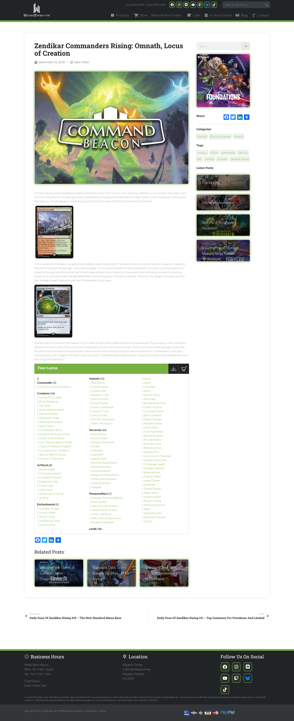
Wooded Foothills (154, 468)
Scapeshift (97, 454)
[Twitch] (200, 5)
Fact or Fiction (99, 399)
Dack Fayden (99, 502)
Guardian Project (49, 508)
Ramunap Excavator (50, 422)
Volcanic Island (152, 496)
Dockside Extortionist (51, 409)
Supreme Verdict (101, 470)
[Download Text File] (173, 373)
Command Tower (154, 411)
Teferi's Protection (102, 423)
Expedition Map (48, 481)
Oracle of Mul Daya (50, 397)
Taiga (147, 509)
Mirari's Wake (47, 512)
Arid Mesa (150, 399)
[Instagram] (179, 5)
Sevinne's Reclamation (104, 462)
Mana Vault (46, 489)
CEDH (214, 152)
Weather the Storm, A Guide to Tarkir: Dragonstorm (57, 573)
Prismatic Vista (152, 443)
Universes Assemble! (218, 202)
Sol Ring (43, 497)
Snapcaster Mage (49, 417)
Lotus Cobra (46, 426)
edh (199, 159)
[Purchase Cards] (184, 373)
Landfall (209, 159)
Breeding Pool (152, 472)
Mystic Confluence (102, 407)
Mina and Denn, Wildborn (54, 450)
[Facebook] (172, 5)
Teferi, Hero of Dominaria (106, 518)
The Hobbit (211, 182)
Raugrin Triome (152, 501)
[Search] (246, 46)
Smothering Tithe (49, 520)
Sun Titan (44, 405)
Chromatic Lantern (50, 473)
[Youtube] (193, 5)
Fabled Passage (153, 419)
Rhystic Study (47, 516)
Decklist (202, 136)
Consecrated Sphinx (50, 430)
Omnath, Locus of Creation (55, 386)
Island (147, 382)
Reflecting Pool (152, 448)
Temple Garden (152, 488)
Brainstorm (98, 382)
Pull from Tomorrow (103, 419)
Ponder (95, 446)
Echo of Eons (98, 434)
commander (228, 152)
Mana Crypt (46, 485)
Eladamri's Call (100, 395)
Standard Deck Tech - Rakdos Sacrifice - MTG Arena (110, 573)
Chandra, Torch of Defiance (107, 497)
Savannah (149, 484)
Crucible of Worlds (50, 477)
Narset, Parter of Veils (104, 510)
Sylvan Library (47, 524)
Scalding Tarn (151, 452)
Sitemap (102, 711)
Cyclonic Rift (98, 391)
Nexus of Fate (99, 415)
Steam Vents (151, 492)
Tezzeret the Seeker (102, 522)
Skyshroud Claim (101, 466)
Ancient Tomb (152, 395)
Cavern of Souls (153, 407)
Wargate (96, 487)
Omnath (222, 159)
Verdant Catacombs (155, 460)
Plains (147, 391)
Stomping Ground (154, 505)
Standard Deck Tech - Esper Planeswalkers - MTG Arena (162, 573)
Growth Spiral (99, 403)
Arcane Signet (47, 469)
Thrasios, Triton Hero (51, 458)
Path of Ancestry (153, 435)
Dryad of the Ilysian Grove (54, 434)
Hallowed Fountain (155, 517)
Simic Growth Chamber (157, 456)
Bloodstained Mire (154, 403)
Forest (147, 378)
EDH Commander (220, 136)
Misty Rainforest (153, 431)
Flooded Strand (153, 423)
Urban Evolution (101, 483)
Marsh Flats (151, 427)
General (238, 136)
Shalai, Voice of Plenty (51, 438)
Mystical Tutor (99, 411)
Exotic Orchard (152, 415)
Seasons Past (99, 458)
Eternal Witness (48, 413)
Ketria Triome (152, 480)
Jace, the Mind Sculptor (105, 506)
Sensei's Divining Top (51, 493)
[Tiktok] (214, 5)
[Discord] (186, 5)
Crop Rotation (99, 386)
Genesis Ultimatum (102, 442)
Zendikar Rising (240, 159)
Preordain (97, 450)
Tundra (148, 521)
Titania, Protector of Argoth (55, 446)
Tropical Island (152, 476)
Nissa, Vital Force (101, 514)
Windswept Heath (154, 464)
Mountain (149, 386)
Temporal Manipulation (105, 475)
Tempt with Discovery (104, 479)
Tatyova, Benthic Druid (52, 454)
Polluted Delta (152, 439)
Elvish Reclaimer (48, 401)
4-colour (202, 152)
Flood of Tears (99, 438)
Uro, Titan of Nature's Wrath (55, 442)
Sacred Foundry (153, 513)
